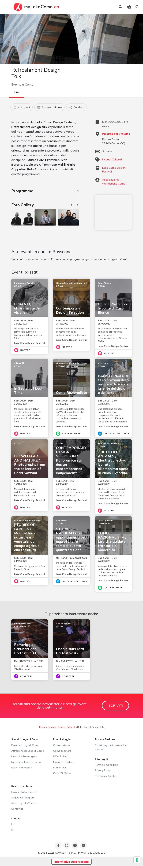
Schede (52, 727)
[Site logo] (37, 7)
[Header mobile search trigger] (137, 7)
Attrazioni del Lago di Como (27, 750)
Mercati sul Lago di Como (26, 762)
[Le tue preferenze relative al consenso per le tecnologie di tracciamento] (137, 860)
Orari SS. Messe (62, 773)
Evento (16, 84)
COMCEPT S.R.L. (65, 852)
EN (12, 824)
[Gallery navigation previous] (72, 205)
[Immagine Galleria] (22, 217)
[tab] (45, 191)
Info (16, 92)
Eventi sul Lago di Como (25, 745)
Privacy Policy (103, 770)
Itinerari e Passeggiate (24, 756)
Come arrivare (61, 745)
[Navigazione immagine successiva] (78, 205)
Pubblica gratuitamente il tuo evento (111, 747)
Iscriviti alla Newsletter (24, 792)
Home (42, 727)
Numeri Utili (59, 767)
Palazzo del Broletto (116, 133)
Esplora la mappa (21, 767)
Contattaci (17, 808)
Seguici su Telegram (23, 797)
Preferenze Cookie (105, 775)
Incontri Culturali (112, 159)
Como (29, 84)
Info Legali (101, 759)
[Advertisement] (113, 212)
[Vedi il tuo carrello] (129, 7)
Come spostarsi (62, 750)
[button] (45, 191)
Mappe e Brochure (63, 762)
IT (12, 829)
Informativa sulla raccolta (71, 861)
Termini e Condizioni (106, 764)
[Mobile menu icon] (5, 6)
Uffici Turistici (60, 756)
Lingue (15, 818)
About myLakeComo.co (24, 803)
